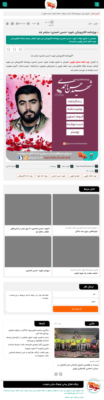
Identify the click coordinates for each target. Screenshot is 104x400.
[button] (60, 374)
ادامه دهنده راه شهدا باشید (85, 273)
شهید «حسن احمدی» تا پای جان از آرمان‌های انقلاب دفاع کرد (30, 230)
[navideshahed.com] (94, 386)
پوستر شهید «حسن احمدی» (37, 270)
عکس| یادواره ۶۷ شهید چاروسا (37, 348)
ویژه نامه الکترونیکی (25, 176)
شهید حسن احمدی (59, 176)
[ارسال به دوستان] (17, 23)
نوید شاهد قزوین (90, 176)
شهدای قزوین (75, 176)
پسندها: (53, 166)
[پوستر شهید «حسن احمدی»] (28, 251)
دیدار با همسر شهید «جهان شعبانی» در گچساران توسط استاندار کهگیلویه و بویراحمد (27, 339)
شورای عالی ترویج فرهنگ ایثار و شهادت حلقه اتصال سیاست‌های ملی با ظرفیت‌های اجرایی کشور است (53, 13)
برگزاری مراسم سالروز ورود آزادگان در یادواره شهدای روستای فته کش (29, 332)
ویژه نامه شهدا (42, 176)
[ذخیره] (12, 23)
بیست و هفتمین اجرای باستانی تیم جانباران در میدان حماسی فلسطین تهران (77, 366)
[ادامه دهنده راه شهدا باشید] (76, 251)
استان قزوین (80, 62)
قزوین (95, 23)
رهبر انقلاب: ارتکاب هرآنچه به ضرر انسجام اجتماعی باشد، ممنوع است (29, 354)
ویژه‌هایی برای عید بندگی (86, 231)
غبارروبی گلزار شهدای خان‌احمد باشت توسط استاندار (28, 344)
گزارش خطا (66, 166)
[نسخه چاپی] (7, 23)
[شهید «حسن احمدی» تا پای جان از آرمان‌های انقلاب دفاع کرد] (28, 209)
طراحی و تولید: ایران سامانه (74, 397)
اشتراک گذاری (10, 166)
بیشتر (59, 323)
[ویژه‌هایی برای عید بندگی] (76, 209)
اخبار (89, 23)
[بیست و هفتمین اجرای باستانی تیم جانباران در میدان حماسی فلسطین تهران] (76, 343)
